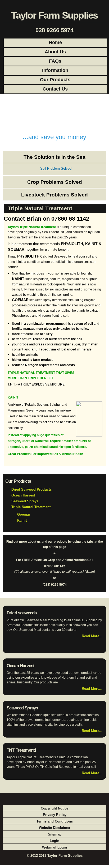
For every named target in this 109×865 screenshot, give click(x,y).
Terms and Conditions (55, 821)
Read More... (92, 636)
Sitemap (54, 834)
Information (55, 70)
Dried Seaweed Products (31, 489)
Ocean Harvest (23, 495)
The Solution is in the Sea (54, 157)
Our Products (55, 79)
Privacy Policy (54, 815)
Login (54, 841)
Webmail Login (54, 847)
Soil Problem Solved (55, 168)
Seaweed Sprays (24, 501)
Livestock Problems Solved (54, 195)
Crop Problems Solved (54, 182)
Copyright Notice (54, 808)
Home (55, 42)
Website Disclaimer (54, 828)
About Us (55, 51)
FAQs (55, 61)
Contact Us (55, 89)
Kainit (22, 521)
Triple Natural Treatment (31, 507)
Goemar (23, 514)
